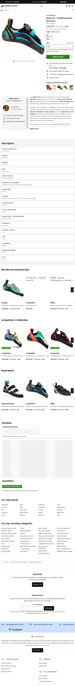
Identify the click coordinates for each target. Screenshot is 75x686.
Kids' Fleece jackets (44, 491)
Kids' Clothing (42, 488)
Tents (3, 504)
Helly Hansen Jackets (45, 501)
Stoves (22, 488)
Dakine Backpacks (44, 513)
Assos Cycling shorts (63, 488)
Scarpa (40, 470)
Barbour (22, 475)
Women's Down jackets (8, 488)
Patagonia (4, 465)
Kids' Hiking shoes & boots (28, 506)
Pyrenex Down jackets (45, 499)
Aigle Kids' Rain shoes (45, 494)
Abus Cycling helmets (64, 509)
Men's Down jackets (7, 496)
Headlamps (5, 509)
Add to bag (58, 57)
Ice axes (22, 494)
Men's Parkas (5, 499)
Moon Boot (23, 470)
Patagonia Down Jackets (65, 512)
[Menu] (1, 10)
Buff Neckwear (61, 506)
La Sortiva (4, 473)
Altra (21, 465)
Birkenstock (60, 473)
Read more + (34, 129)
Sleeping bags (5, 512)
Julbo (58, 465)
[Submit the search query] (73, 10)
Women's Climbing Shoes (35, 522)
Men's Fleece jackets (7, 501)
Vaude (40, 473)
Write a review (50, 23)
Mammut (41, 475)
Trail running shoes (26, 499)
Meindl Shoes (42, 511)
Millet (21, 467)
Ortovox (3, 467)
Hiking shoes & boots (26, 496)
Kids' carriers (24, 512)
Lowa (3, 475)
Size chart (70, 43)
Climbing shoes (25, 504)
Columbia (41, 467)
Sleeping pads (5, 506)
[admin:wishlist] (72, 57)
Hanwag (59, 470)
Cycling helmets (25, 509)
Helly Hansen (24, 473)
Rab (2, 470)
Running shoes (24, 501)
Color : (53, 32)
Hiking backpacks (25, 491)
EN (40, 6)
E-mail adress (37, 565)
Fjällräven (41, 465)
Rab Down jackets (62, 494)
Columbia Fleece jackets (46, 504)
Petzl (58, 475)
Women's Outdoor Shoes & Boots (18, 522)
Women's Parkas (6, 491)
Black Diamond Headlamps (43, 507)
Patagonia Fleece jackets (46, 496)
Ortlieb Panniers (62, 501)
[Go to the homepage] (2, 522)
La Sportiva (50, 15)
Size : (48, 43)
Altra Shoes (60, 504)
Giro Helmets (61, 491)
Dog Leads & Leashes (63, 499)
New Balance (61, 467)
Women (6, 522)
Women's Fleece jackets (9, 494)
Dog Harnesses (61, 496)
